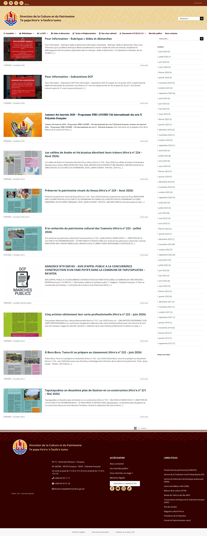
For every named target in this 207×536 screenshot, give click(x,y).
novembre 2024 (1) (167, 135)
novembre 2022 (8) (167, 244)
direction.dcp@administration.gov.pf (69, 489)
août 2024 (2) (164, 150)
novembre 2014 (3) (167, 327)
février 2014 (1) (165, 333)
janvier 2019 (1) (165, 322)
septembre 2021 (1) (167, 317)
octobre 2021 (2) (165, 312)
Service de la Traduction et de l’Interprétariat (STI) (184, 474)
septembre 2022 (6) (167, 255)
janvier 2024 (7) (165, 176)
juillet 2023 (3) (165, 208)
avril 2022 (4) (164, 281)
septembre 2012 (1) (167, 343)
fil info (23, 65)
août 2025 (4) (164, 98)
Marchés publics (26, 303)
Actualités (16, 65)
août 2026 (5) (164, 51)
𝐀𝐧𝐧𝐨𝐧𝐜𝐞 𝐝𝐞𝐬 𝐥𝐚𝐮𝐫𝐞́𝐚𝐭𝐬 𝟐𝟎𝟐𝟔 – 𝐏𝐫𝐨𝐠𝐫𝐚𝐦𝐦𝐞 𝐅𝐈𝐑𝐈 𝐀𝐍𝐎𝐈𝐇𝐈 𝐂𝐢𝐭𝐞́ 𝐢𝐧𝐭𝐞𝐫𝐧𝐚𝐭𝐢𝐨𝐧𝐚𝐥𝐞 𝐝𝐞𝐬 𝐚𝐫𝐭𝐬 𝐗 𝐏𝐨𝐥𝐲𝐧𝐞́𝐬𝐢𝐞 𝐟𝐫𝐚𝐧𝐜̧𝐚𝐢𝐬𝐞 (93, 116)
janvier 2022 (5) (165, 296)
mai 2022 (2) (164, 275)
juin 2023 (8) (164, 213)
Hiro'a (23, 179)
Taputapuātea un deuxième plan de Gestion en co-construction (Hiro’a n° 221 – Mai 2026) (95, 392)
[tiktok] (129, 488)
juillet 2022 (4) (165, 265)
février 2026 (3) (165, 72)
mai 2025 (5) (164, 109)
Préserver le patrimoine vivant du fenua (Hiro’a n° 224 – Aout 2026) (89, 190)
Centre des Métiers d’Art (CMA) (176, 486)
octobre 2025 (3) (165, 88)
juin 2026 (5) (164, 62)
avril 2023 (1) (164, 223)
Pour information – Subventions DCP (69, 76)
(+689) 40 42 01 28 (62, 483)
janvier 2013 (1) (165, 338)
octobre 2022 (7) (165, 249)
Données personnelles (100, 532)
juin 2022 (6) (164, 270)
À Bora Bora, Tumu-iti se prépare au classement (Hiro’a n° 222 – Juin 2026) (93, 352)
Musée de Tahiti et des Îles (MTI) (177, 495)
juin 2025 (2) (164, 103)
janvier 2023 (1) (165, 234)
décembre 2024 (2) (166, 129)
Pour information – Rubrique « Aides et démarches (78, 38)
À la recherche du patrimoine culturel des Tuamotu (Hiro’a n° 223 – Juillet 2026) (93, 230)
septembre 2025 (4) (167, 93)
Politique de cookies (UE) (125, 532)
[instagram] (123, 488)
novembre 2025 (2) (167, 83)
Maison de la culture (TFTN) (175, 490)
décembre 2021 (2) (166, 301)
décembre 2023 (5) (166, 182)
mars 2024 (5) (164, 166)
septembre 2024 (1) (167, 145)
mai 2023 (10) (164, 218)
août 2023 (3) (164, 202)
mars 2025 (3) (164, 114)
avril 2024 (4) (164, 161)
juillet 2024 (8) (165, 156)
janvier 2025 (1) (165, 124)
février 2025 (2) (165, 119)
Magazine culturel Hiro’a (174, 511)
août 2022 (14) (165, 260)
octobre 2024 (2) (165, 140)
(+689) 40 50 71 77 (62, 478)
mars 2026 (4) (164, 67)
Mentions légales (78, 532)
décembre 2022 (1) (166, 239)
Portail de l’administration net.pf (177, 520)
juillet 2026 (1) (165, 56)
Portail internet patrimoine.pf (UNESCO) (180, 470)
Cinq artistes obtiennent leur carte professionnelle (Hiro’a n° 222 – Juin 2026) (95, 314)
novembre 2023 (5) (167, 187)
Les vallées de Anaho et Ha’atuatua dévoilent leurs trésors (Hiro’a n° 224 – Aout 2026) (93, 154)
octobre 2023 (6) (165, 192)
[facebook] (112, 488)
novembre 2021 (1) (167, 307)
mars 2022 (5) (164, 286)
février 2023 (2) (165, 229)
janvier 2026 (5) (165, 77)
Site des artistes (170, 507)
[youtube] (118, 488)
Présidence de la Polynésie (175, 516)
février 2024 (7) (165, 171)
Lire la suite (144, 65)
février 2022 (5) (165, 291)
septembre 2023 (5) (167, 197)
